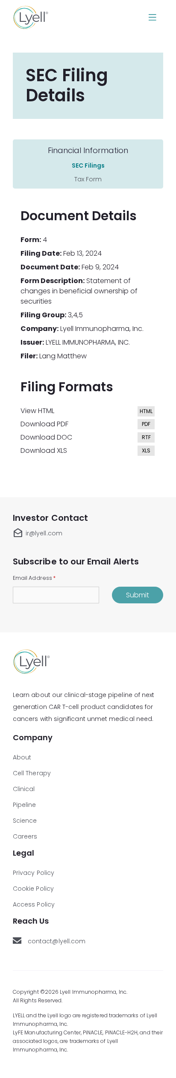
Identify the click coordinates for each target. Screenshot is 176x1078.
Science (25, 820)
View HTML (88, 411)
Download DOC (88, 437)
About (22, 757)
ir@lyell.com (37, 533)
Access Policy (34, 904)
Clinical (24, 789)
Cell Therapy (32, 773)
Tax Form (88, 179)
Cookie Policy (33, 888)
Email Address (34, 578)
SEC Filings (88, 165)
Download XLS (88, 451)
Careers (25, 836)
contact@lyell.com (57, 941)
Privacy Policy (33, 872)
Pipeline (24, 804)
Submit (137, 595)
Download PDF (88, 424)
